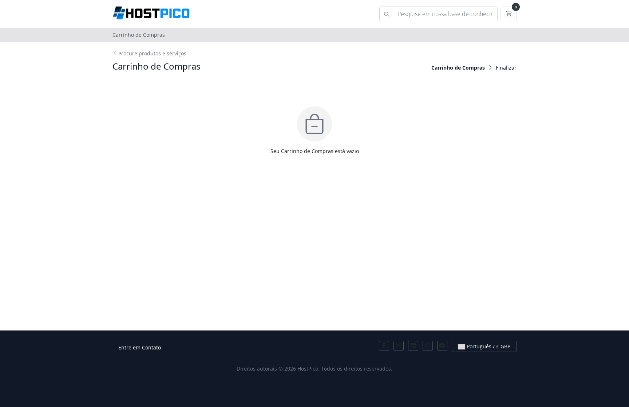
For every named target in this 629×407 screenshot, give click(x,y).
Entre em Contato (139, 347)
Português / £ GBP (487, 346)
